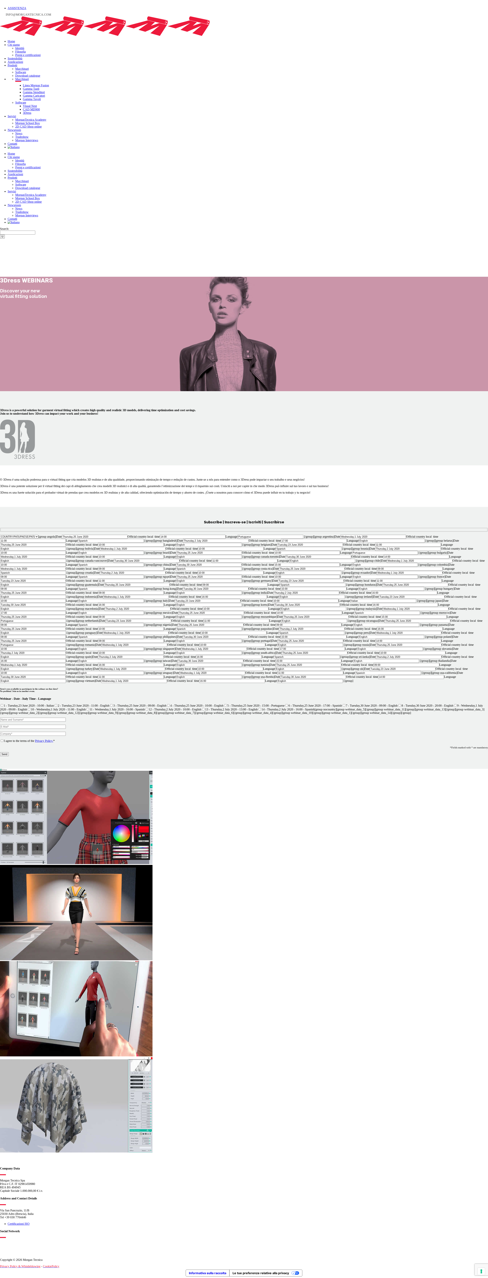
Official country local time (144, 536)
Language (232, 536)
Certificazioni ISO (19, 1223)
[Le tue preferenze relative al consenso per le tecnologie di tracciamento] (481, 1271)
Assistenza (17, 8)
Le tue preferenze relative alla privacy (261, 1273)
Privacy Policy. (44, 740)
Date (59, 536)
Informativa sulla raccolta (207, 1273)
